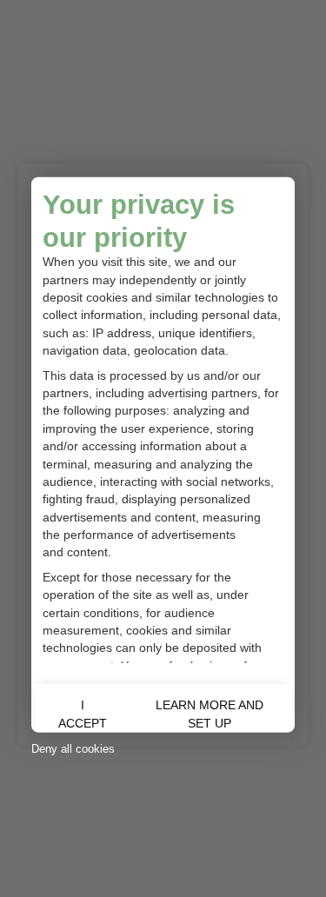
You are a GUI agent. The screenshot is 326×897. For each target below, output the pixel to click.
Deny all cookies (73, 748)
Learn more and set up (209, 714)
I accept (82, 714)
